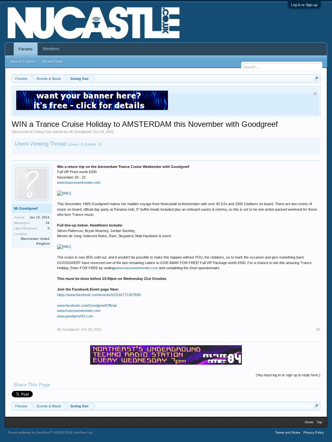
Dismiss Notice (315, 93)
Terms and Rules (287, 432)
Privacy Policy (313, 432)
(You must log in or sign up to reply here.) (288, 375)
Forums (25, 49)
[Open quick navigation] (316, 78)
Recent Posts (52, 61)
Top (319, 422)
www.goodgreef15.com (75, 316)
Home (309, 422)
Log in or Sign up (304, 5)
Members (51, 49)
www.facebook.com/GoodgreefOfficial (86, 305)
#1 (318, 329)
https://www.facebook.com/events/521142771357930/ (99, 295)
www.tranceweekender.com (79, 182)
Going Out (42, 132)
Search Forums (23, 61)
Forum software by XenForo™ (50, 432)
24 (48, 223)
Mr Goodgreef (80, 132)
